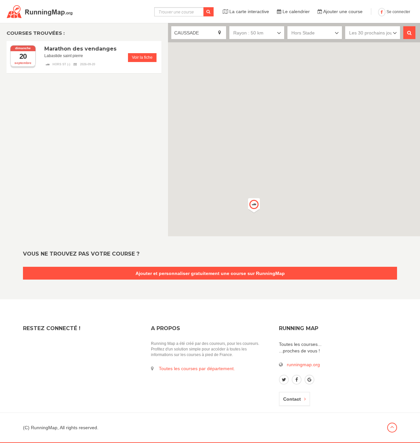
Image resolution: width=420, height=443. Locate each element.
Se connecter (398, 12)
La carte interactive (248, 11)
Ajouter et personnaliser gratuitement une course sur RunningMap (210, 273)
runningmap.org (303, 364)
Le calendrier (295, 11)
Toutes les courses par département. (197, 368)
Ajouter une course (342, 11)
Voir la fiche (142, 57)
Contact (292, 399)
